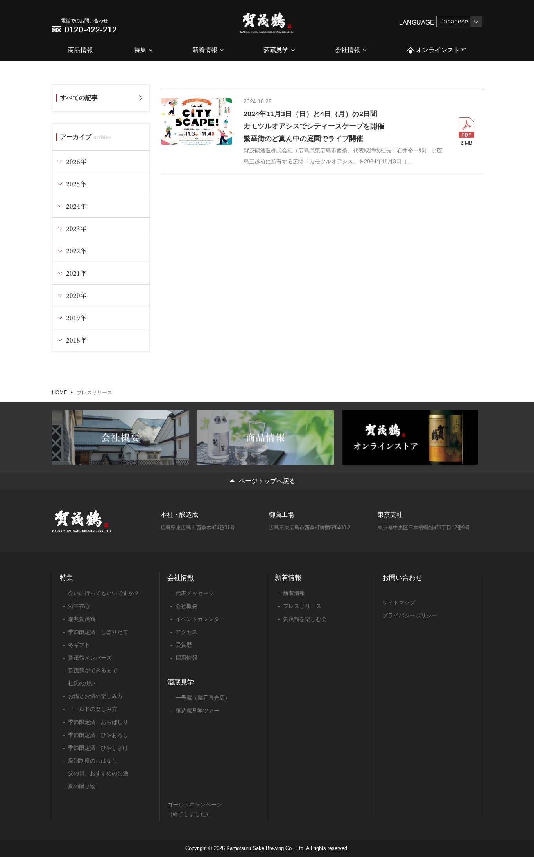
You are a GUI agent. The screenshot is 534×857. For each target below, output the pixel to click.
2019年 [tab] (76, 317)
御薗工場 (281, 514)
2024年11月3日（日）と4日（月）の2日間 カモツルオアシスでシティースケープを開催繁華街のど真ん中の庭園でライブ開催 (314, 126)
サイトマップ (398, 602)
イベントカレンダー (200, 619)
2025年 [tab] (76, 184)
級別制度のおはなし (92, 761)
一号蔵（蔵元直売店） (203, 698)
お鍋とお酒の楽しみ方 (95, 696)
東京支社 (390, 514)
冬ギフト (79, 645)
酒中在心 (79, 606)
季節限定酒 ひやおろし (98, 735)
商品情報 (80, 50)
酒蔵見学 (276, 50)
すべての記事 (79, 97)
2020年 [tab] (76, 295)
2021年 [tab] (76, 273)
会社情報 (347, 50)
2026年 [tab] (76, 161)
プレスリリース (302, 606)
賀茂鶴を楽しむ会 (305, 619)
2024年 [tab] (76, 206)
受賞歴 (184, 645)
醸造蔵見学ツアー (197, 710)
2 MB (467, 143)
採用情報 (186, 658)
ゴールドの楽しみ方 (92, 709)
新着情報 (204, 50)
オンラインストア (441, 50)
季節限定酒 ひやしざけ (98, 748)
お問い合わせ (402, 577)
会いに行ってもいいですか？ (103, 593)
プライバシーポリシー (409, 615)
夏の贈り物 (81, 786)
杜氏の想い (81, 683)
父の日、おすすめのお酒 (98, 773)
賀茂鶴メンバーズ (90, 658)
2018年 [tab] (76, 340)
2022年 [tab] (76, 250)
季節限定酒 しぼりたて (98, 632)
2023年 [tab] (76, 228)
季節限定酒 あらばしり (98, 722)
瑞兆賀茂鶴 (81, 619)
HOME (59, 392)
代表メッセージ (195, 593)
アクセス (186, 632)
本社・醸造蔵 (179, 514)
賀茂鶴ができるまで (92, 670)
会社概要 (186, 606)
